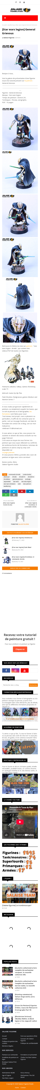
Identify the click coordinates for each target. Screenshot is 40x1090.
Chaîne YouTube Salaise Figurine (28, 1058)
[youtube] (24, 2)
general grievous (18, 479)
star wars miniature (9, 484)
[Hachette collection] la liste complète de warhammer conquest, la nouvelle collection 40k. (26, 971)
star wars (16, 481)
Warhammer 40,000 (8, 1073)
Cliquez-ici (20, 649)
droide (14, 477)
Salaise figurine (9, 38)
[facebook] (16, 2)
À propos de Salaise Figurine (27, 1040)
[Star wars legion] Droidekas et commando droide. (23, 558)
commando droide (14, 474)
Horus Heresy (25, 1073)
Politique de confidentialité (29, 1043)
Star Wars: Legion (7, 1078)
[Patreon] (34, 670)
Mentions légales (7, 1046)
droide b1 (22, 477)
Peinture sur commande (10, 1055)
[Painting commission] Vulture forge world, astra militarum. (25, 997)
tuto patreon (27, 484)
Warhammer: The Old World (27, 1076)
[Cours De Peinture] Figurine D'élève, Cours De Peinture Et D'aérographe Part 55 (26, 1008)
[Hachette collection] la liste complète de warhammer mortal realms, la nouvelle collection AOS (26, 984)
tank (19, 484)
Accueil (4, 25)
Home (17, 1087)
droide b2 (31, 477)
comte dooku (27, 474)
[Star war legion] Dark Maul (21, 547)
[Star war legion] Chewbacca (22, 537)
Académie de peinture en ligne (10, 1058)
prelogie (28, 479)
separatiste (7, 481)
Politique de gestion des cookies (10, 1042)
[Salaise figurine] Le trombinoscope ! (16, 905)
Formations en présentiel (29, 1055)
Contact (4, 1039)
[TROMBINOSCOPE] (20, 893)
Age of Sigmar (6, 1075)
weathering (11, 25)
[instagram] (20, 2)
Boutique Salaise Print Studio (9, 1063)
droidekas (7, 479)
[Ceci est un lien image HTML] (20, 721)
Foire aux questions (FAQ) (29, 1036)
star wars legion (26, 481)
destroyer (7, 477)
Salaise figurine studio (26, 1084)
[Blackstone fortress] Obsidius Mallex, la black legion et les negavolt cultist (26, 1019)
